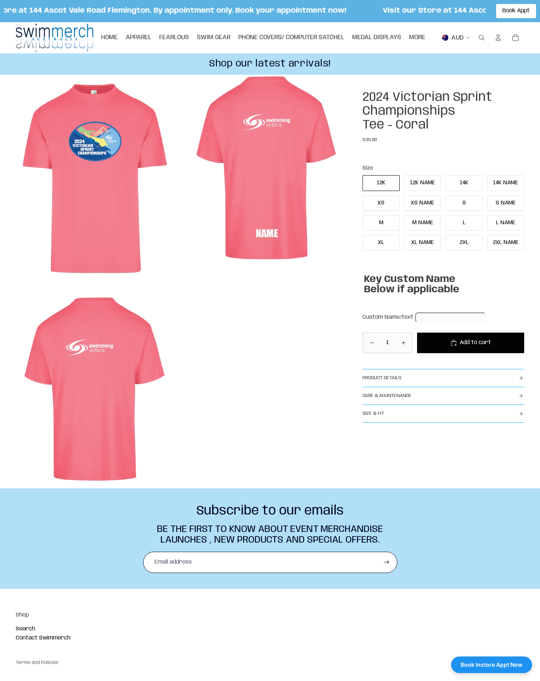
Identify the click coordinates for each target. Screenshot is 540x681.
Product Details (382, 377)
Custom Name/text (388, 317)
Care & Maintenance (387, 395)
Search (25, 629)
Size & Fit (373, 413)
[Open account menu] (498, 37)
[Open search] (481, 37)
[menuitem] (417, 37)
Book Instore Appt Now (492, 664)
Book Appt (516, 10)
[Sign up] (387, 562)
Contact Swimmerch (43, 638)
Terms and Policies (37, 662)
